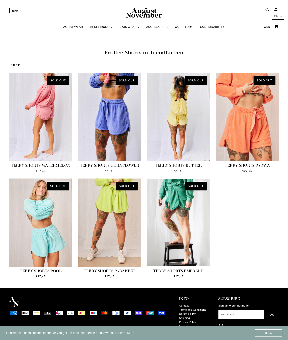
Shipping (184, 317)
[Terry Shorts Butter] (178, 117)
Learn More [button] (126, 333)
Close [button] (269, 333)
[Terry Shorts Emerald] (178, 223)
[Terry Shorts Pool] (40, 223)
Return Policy (187, 313)
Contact (184, 305)
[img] (267, 10)
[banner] (144, 12)
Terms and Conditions (192, 309)
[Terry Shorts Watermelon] (40, 117)
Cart (268, 26)
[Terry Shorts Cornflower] (109, 117)
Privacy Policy (187, 322)
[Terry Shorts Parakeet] (109, 223)
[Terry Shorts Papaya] (247, 117)
